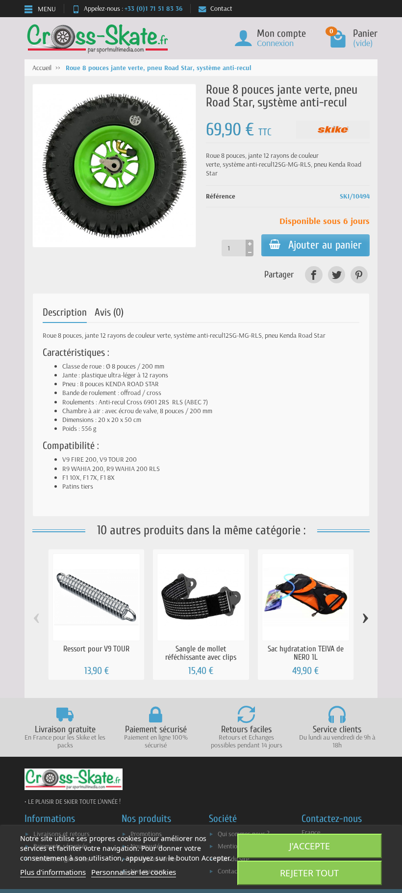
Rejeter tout (309, 873)
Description (65, 312)
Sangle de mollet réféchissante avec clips (200, 652)
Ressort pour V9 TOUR (96, 648)
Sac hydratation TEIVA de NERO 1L (306, 652)
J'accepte (309, 846)
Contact (221, 8)
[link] (313, 274)
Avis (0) (109, 312)
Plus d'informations (53, 872)
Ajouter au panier (325, 245)
